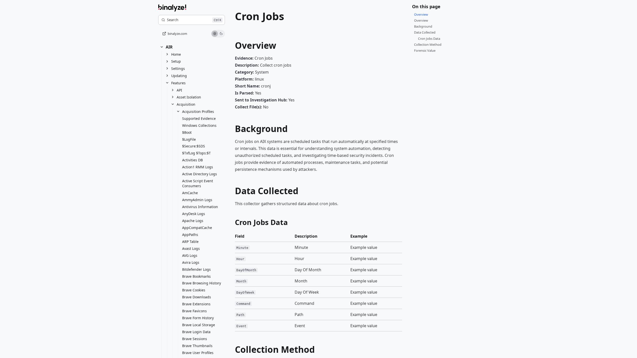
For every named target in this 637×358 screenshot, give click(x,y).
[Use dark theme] (221, 34)
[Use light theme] (215, 34)
